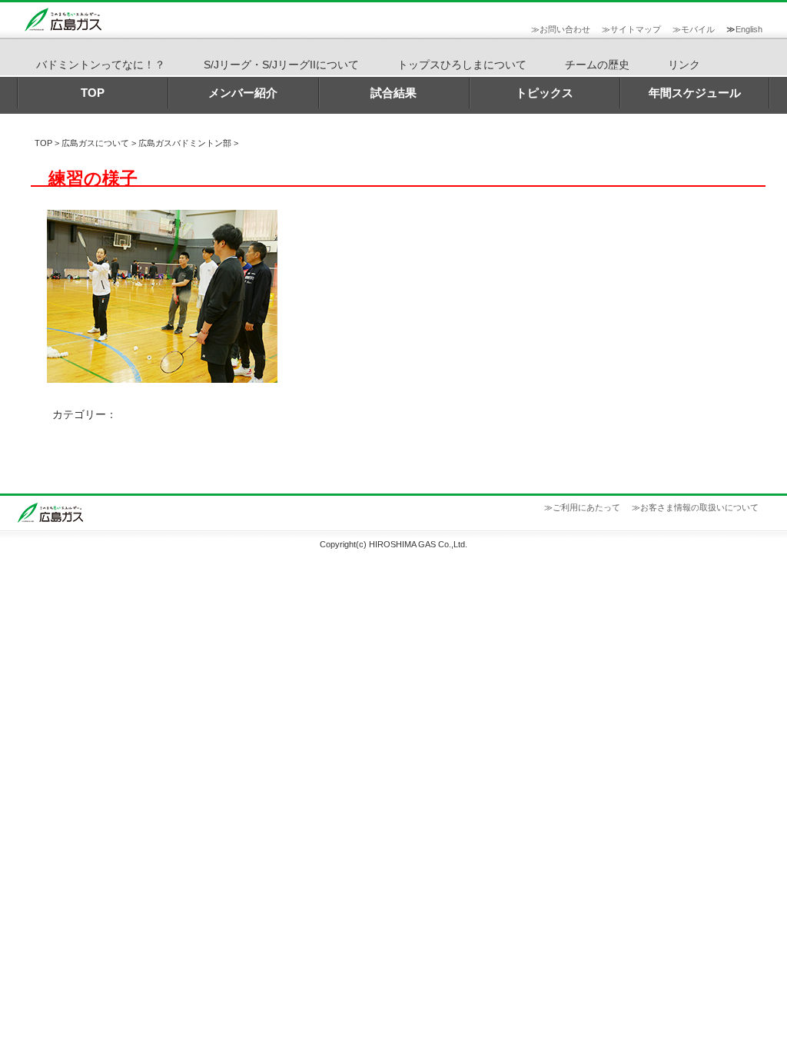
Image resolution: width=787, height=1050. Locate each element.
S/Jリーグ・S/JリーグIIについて (281, 64)
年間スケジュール (695, 92)
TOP (93, 92)
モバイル (698, 29)
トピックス (544, 92)
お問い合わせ (565, 29)
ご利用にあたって (586, 507)
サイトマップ (635, 29)
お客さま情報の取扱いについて (699, 507)
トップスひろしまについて (461, 64)
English (749, 29)
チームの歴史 (597, 64)
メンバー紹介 (242, 92)
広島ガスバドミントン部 (184, 143)
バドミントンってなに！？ (100, 64)
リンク (684, 64)
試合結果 (393, 92)
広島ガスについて (95, 143)
